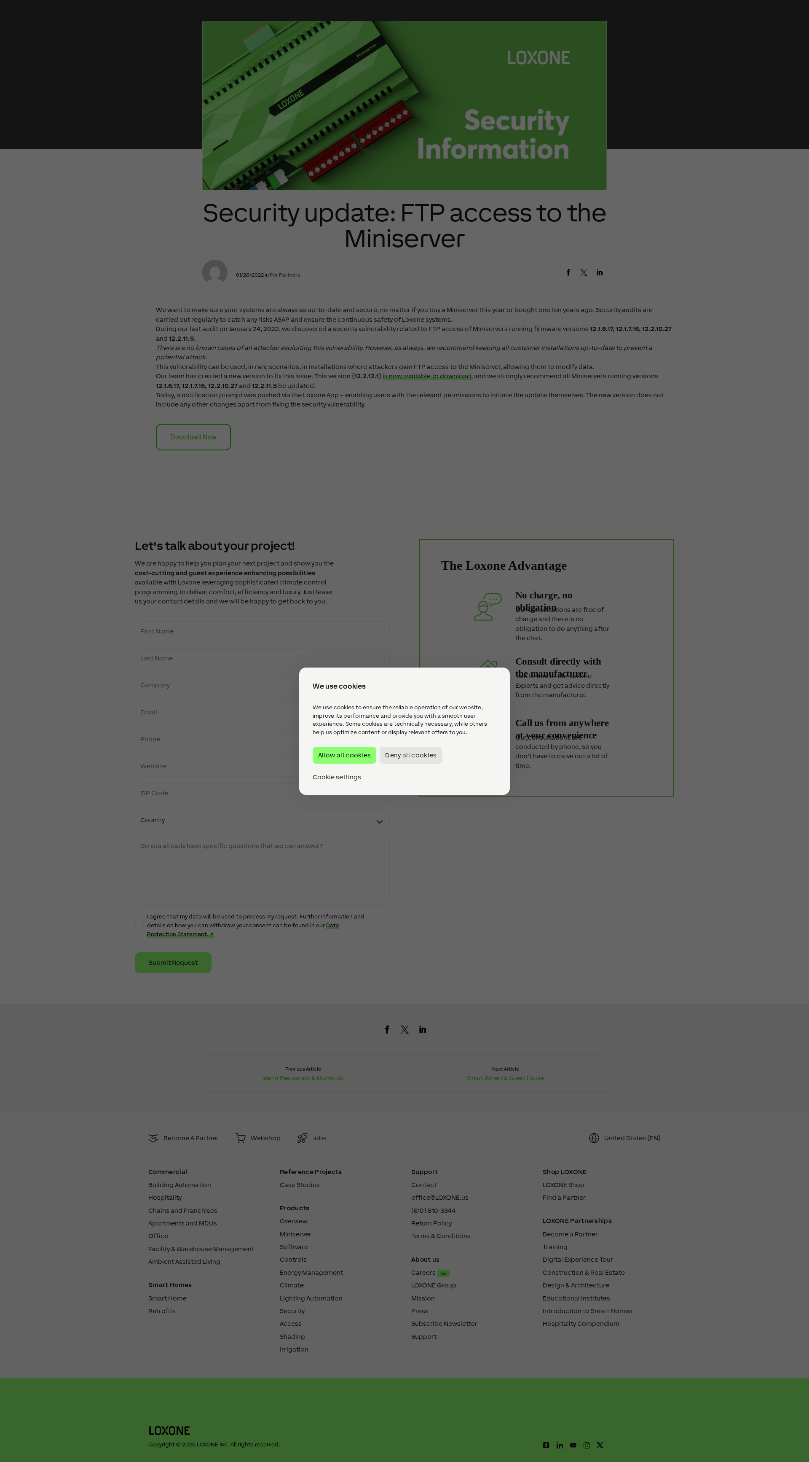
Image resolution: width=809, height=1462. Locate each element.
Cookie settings (337, 776)
